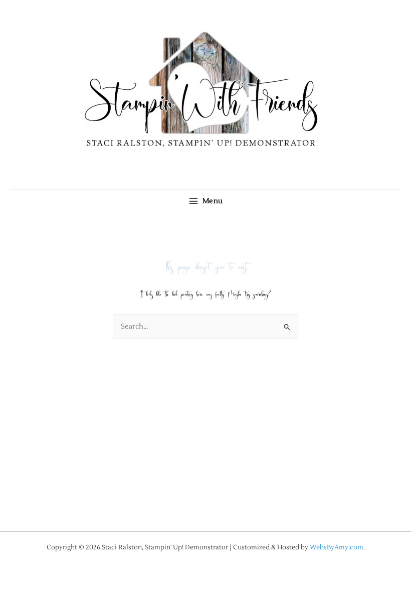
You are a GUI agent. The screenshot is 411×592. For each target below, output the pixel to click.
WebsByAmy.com (336, 547)
